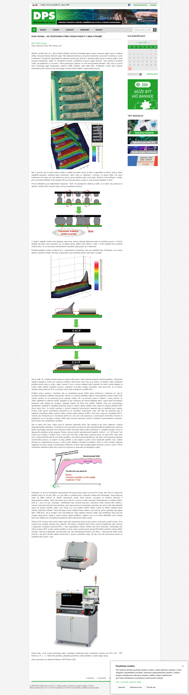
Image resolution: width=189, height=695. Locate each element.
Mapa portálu (62, 686)
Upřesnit (121, 687)
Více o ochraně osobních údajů (128, 682)
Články (56, 30)
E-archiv (70, 30)
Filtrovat (141, 74)
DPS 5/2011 (35, 43)
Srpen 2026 (142, 43)
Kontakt (153, 5)
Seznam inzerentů (140, 5)
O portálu (90, 678)
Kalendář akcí (136, 36)
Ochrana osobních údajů (77, 686)
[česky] (34, 5)
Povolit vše (151, 687)
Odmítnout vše (136, 687)
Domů (34, 29)
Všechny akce (152, 74)
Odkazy (99, 30)
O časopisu (101, 678)
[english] (36, 5)
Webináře (84, 30)
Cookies (91, 686)
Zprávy (43, 30)
